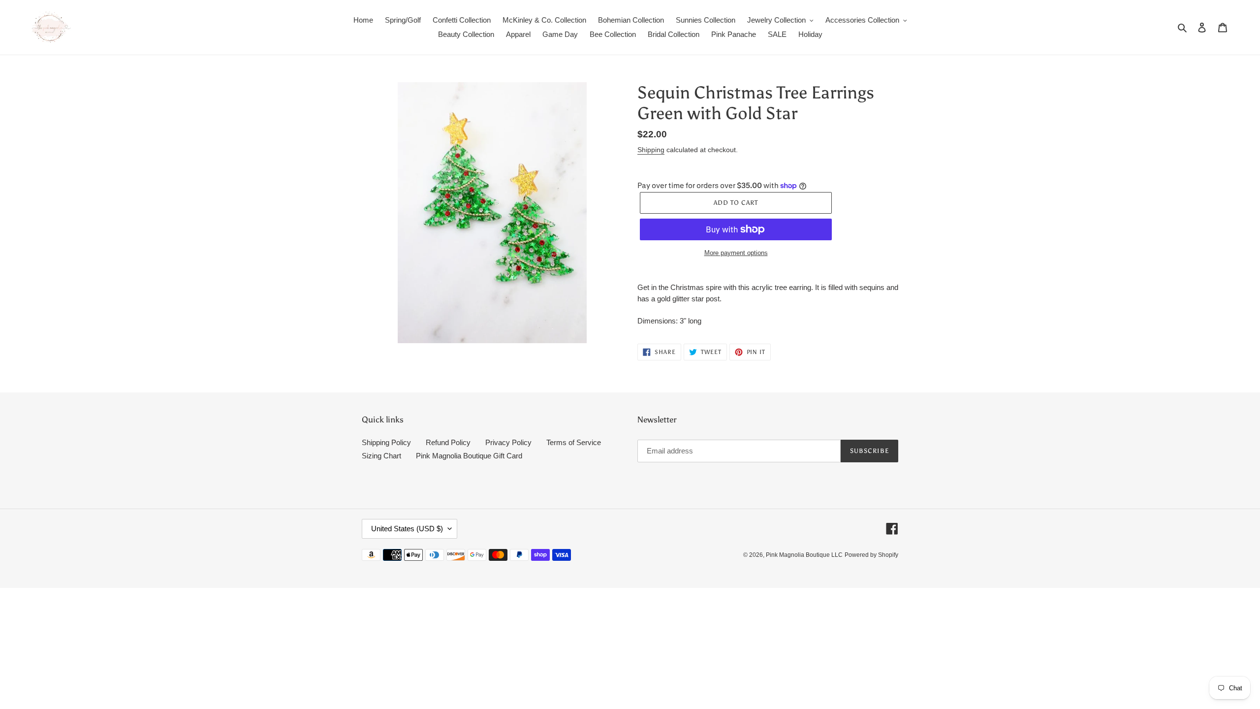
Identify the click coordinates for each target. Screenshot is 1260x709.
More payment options (736, 253)
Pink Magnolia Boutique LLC (804, 554)
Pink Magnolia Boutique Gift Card (469, 455)
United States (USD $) (407, 528)
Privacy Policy (508, 442)
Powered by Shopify (871, 554)
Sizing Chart (381, 455)
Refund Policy (448, 442)
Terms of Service (573, 442)
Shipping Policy (386, 442)
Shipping (650, 150)
